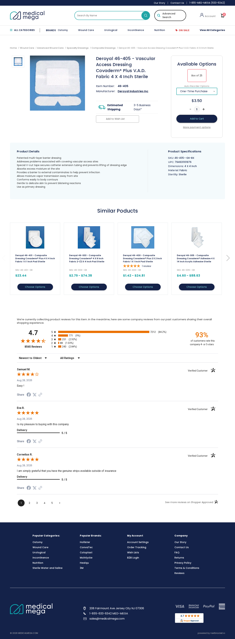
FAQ (176, 552)
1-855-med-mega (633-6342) (207, 2)
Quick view (35, 258)
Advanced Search (168, 15)
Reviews (179, 573)
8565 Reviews (37, 346)
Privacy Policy (182, 563)
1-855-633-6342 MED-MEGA (108, 613)
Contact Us (177, 3)
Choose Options (35, 286)
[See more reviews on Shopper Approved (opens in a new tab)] (40, 395)
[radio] (117, 332)
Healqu (84, 563)
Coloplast (86, 552)
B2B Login (133, 557)
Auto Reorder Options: (197, 86)
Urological (110, 30)
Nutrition (159, 30)
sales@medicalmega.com (107, 619)
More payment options (197, 127)
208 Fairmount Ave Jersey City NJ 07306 (116, 608)
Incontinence (136, 30)
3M (81, 568)
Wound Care (86, 30)
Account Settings (138, 542)
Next (228, 258)
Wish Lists (133, 552)
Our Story (159, 3)
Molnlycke (86, 557)
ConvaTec (86, 547)
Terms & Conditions (186, 568)
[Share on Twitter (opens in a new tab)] (35, 394)
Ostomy (63, 30)
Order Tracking (136, 547)
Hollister (85, 542)
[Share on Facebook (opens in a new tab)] (29, 395)
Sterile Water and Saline (47, 568)
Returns (179, 557)
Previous (3, 258)
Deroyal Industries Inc (133, 91)
